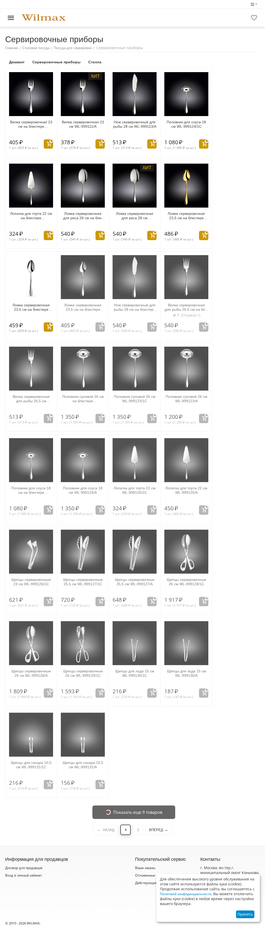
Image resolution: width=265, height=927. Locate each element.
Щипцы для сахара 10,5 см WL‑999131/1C (31, 765)
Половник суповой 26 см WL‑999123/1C (135, 398)
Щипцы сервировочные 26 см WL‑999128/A (31, 673)
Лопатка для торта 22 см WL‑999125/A (186, 490)
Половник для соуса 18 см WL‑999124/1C (186, 124)
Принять (245, 914)
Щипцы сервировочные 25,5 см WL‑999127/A (134, 582)
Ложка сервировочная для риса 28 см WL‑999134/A (134, 215)
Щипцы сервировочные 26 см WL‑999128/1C (186, 582)
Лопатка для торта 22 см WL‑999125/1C (135, 490)
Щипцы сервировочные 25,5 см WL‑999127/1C (83, 582)
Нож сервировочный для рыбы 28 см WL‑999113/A (134, 124)
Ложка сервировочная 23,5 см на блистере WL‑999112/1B (82, 307)
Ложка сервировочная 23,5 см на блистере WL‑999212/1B (31, 307)
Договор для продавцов (23, 868)
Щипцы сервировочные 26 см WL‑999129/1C (83, 673)
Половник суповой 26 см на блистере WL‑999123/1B (83, 398)
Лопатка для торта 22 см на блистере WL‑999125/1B (31, 215)
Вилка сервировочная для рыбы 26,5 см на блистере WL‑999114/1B (186, 307)
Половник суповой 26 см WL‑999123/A (186, 398)
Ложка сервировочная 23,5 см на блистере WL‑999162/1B (186, 215)
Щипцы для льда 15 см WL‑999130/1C (134, 673)
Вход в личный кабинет (23, 875)
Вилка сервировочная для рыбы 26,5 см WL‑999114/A (31, 398)
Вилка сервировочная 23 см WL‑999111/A (83, 124)
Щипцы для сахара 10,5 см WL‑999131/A (83, 765)
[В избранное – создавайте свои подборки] (254, 18)
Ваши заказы (145, 868)
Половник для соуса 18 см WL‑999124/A (82, 490)
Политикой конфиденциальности (185, 894)
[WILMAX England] (44, 18)
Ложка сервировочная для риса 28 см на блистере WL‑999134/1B (82, 215)
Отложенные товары (151, 875)
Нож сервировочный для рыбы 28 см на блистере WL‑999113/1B (135, 307)
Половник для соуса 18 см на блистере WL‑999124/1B (31, 490)
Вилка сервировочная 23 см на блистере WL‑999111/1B (31, 124)
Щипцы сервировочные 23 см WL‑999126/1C (31, 582)
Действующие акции (151, 883)
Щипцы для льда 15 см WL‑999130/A (186, 673)
